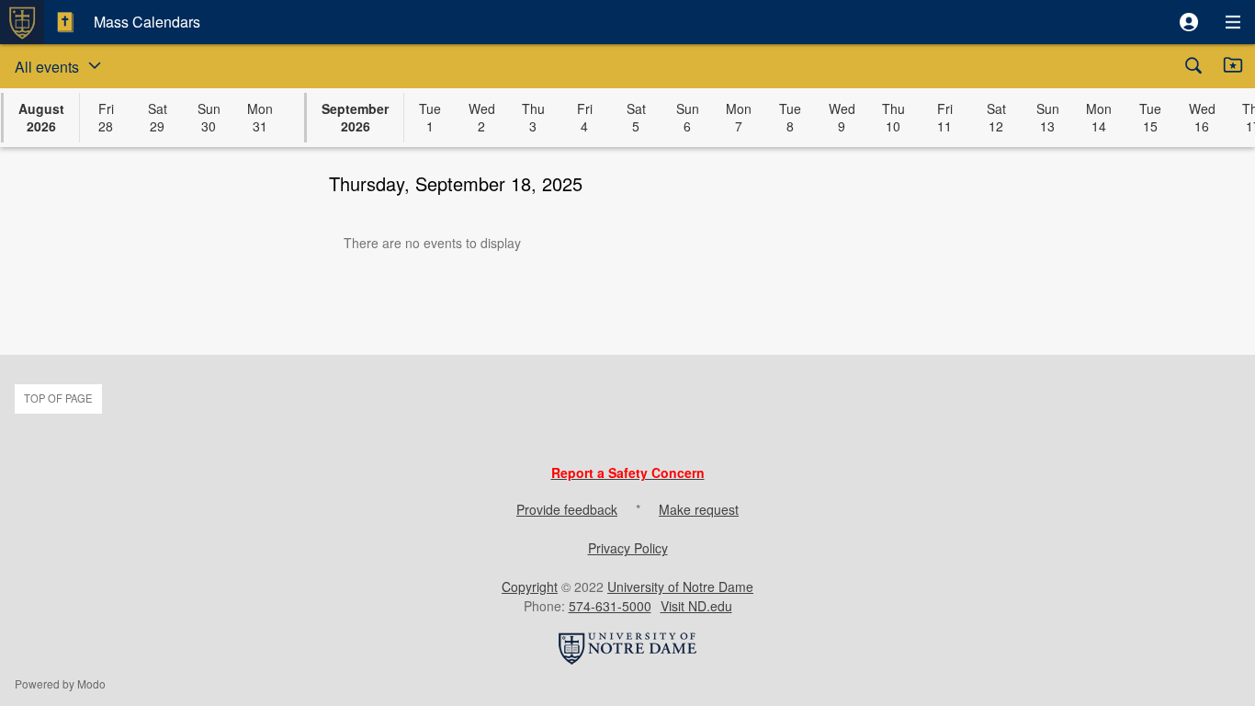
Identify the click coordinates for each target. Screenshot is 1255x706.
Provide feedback (566, 509)
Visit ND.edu (696, 606)
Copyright (530, 586)
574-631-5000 (610, 606)
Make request (699, 509)
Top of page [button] (58, 398)
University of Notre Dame (680, 586)
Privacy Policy (628, 548)
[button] (1189, 22)
